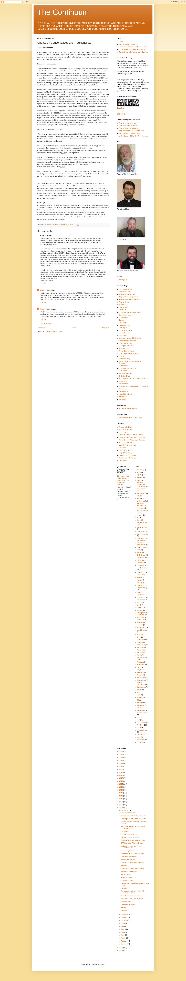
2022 (121, 763)
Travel (139, 727)
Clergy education (143, 534)
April (123, 935)
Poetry (139, 667)
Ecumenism (141, 558)
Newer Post (42, 328)
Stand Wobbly (125, 902)
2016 (121, 781)
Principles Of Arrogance (129, 871)
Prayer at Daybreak (125, 450)
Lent (138, 605)
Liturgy (139, 607)
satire (139, 692)
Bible (138, 520)
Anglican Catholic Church (128, 123)
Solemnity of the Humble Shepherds (133, 816)
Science (139, 697)
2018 (121, 775)
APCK (139, 498)
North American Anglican (127, 341)
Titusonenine (123, 384)
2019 (121, 772)
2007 (121, 808)
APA (138, 496)
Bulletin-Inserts (142, 523)
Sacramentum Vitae (125, 373)
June (123, 929)
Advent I (123, 908)
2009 (121, 802)
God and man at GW (128, 905)
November (125, 914)
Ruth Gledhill (123, 371)
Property (140, 675)
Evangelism (141, 565)
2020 (121, 769)
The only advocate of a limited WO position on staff (132, 892)
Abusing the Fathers (128, 860)
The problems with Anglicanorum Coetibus (133, 52)
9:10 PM (43, 283)
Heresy (139, 577)
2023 (121, 760)
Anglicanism (141, 489)
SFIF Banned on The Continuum (132, 843)
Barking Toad (123, 307)
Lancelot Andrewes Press (127, 445)
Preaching (140, 672)
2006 (121, 948)
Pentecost (140, 652)
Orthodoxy (140, 642)
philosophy (140, 665)
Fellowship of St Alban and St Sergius (132, 440)
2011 (121, 796)
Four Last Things (142, 568)
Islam (138, 602)
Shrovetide (140, 705)
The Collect (141, 722)
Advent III (124, 866)
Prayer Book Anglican (126, 351)
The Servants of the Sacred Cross (130, 418)
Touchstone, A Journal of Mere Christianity (133, 386)
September (125, 920)
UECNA (139, 734)
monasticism (141, 627)
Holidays (140, 583)
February (124, 941)
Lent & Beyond (124, 333)
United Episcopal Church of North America (133, 136)
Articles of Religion (140, 504)
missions (140, 625)
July (122, 926)
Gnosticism (140, 572)
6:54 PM (43, 302)
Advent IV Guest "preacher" (130, 837)
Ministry (139, 622)
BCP (138, 517)
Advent (139, 477)
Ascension (140, 508)
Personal (140, 662)
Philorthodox (123, 348)
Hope (139, 592)
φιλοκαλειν (122, 399)
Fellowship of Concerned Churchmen (132, 437)
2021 (121, 766)
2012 (121, 793)
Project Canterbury (125, 453)
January (124, 944)
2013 (121, 790)
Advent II (124, 888)
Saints (139, 690)
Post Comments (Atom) (55, 331)
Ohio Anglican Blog (125, 343)
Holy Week (140, 585)
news (138, 637)
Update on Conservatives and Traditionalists (131, 847)
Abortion (140, 470)
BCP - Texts (123, 432)
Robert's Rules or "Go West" (128, 408)
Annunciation (141, 493)
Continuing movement (140, 544)
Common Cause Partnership (142, 539)
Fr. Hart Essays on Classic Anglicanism (132, 49)
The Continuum (63, 12)
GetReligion (123, 328)
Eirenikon (122, 320)
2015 (121, 784)
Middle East (141, 620)
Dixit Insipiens (124, 317)
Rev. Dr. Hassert (46, 290)
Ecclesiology (141, 555)
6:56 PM (43, 319)
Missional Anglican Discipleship (130, 338)
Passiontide (141, 647)
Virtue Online (123, 391)
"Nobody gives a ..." (127, 877)
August (123, 923)
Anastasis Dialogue (125, 292)
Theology (140, 725)
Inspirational (141, 600)
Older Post (105, 328)
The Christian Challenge (127, 458)
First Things (123, 323)
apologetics (141, 501)
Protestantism (141, 677)
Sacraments (141, 687)
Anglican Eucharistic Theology (129, 299)
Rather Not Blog (124, 359)
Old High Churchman (126, 346)
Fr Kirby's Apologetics (126, 442)
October (124, 917)
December (125, 810)
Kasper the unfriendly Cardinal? (132, 899)
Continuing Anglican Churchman (130, 312)
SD (138, 700)
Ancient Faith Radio (125, 427)
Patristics (140, 650)
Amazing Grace (126, 874)
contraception (141, 547)
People (139, 655)
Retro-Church (123, 366)
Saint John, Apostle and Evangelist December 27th (133, 827)
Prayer (139, 670)
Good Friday (141, 575)
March (123, 938)
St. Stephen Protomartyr (129, 834)
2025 (121, 754)
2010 (121, 799)
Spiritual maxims (142, 713)
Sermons (140, 702)
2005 (121, 951)
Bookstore (120, 108)
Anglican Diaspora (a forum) (128, 297)
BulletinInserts (142, 527)
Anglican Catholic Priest (127, 294)
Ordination (140, 640)
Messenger (123, 335)
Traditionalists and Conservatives (132, 854)
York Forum (123, 397)
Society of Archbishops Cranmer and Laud (133, 378)
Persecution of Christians (142, 658)
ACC (138, 472)
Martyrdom (140, 617)
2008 (121, 805)
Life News (122, 448)
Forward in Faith (124, 325)
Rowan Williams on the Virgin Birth (133, 840)
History (139, 580)
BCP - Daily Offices (125, 430)
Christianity (140, 531)
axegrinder (122, 305)
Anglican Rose (124, 302)
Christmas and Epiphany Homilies (132, 863)
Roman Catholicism (141, 683)
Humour (139, 595)
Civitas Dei (122, 310)
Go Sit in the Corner (125, 330)
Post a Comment (46, 323)
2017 (121, 778)
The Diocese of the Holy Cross (129, 133)
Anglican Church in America (128, 126)
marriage (140, 610)
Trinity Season (142, 730)
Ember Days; (141, 560)
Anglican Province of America (129, 128)
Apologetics (123, 280)
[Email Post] (77, 224)
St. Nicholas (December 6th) (130, 896)
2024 (121, 757)
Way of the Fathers (125, 394)
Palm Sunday (141, 645)
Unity (138, 737)
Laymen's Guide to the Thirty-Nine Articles (133, 47)
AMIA (138, 480)
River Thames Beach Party (128, 368)
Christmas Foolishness (129, 857)
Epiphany (140, 563)
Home (74, 328)
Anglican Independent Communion (141, 484)
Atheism (139, 515)
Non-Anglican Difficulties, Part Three (133, 819)
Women (139, 742)
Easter (139, 552)
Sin (138, 708)
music (139, 634)
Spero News (123, 381)
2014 (121, 787)
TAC (138, 717)
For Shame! (125, 831)
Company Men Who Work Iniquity (132, 869)
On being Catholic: (127, 880)
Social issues (141, 710)
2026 (121, 751)
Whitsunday (141, 740)
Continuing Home (125, 315)
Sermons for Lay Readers (128, 455)
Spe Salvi (124, 911)
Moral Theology (142, 630)
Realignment (141, 680)
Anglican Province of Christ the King (131, 131)
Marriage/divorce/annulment (142, 613)
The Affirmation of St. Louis (128, 44)
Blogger (102, 965)
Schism (139, 695)
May (122, 932)
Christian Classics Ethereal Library (131, 435)
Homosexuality (142, 588)
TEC (138, 720)
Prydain (121, 356)
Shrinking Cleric (124, 376)
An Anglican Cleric (125, 289)
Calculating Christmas (128, 851)
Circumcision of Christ (128, 813)
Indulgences (141, 597)
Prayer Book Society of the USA (130, 354)
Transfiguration (124, 389)
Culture (139, 550)
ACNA (139, 475)
